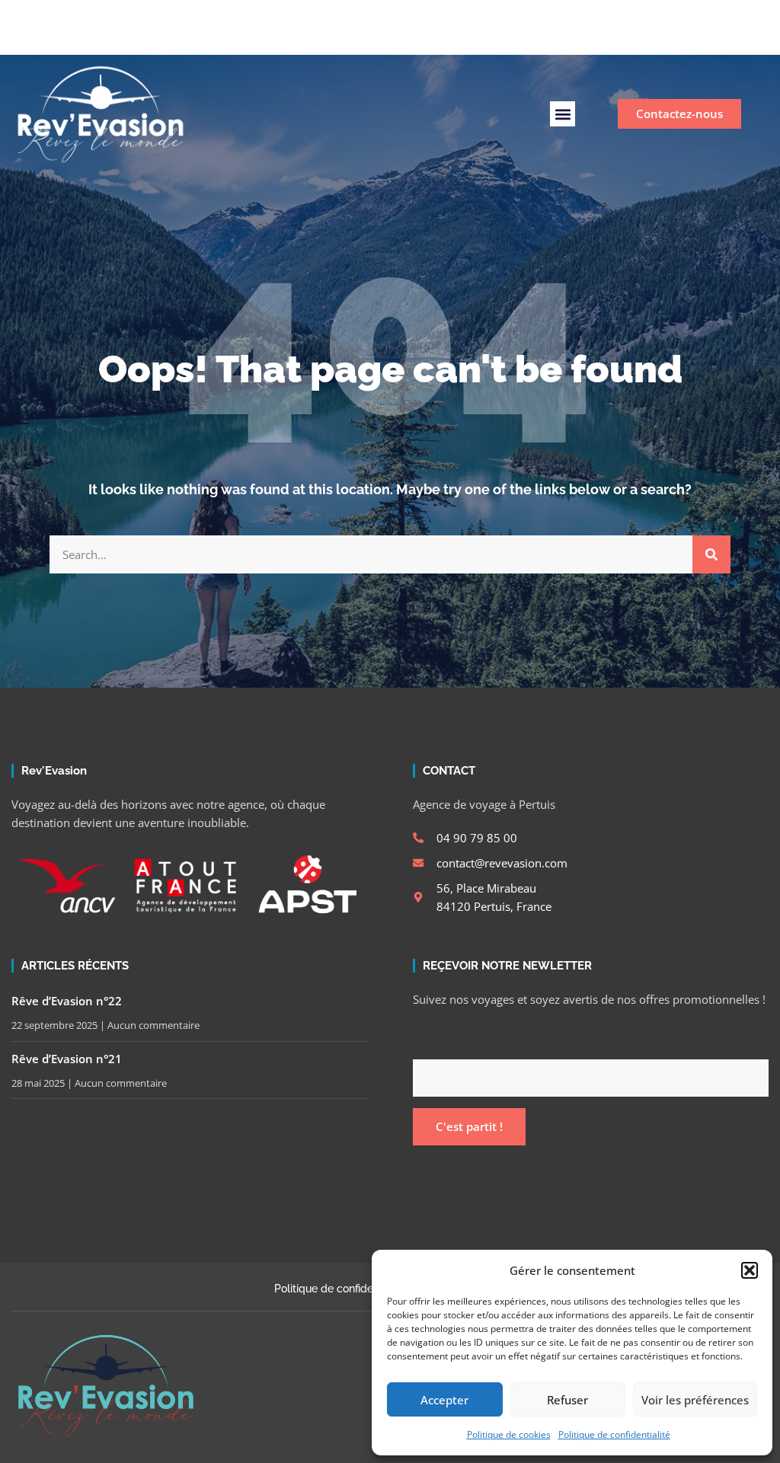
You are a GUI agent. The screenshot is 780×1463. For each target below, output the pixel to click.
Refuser (567, 1399)
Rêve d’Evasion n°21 (66, 1058)
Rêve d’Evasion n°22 (66, 1000)
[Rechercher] (711, 554)
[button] (749, 1270)
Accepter (444, 1399)
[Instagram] (431, 36)
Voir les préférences (695, 1399)
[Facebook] (405, 36)
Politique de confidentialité (614, 1434)
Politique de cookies (509, 1434)
